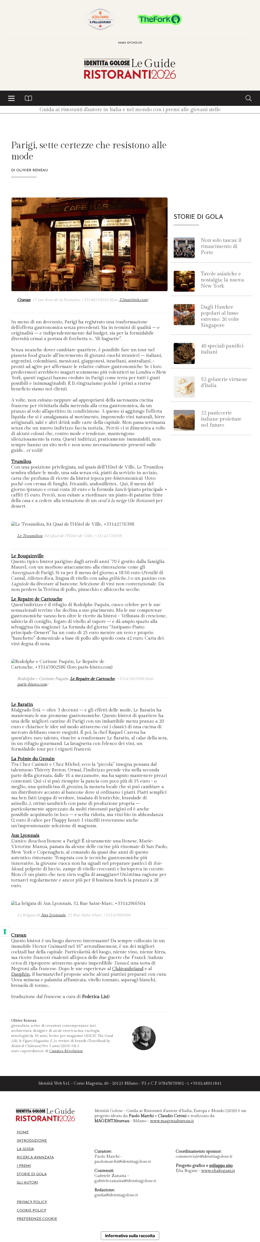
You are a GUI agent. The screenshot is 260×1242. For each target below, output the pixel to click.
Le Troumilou (29, 536)
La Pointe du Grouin (33, 758)
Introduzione (32, 1141)
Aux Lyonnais (25, 835)
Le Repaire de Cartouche (36, 599)
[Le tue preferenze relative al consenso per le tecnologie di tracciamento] (5, 931)
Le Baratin (22, 704)
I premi (24, 1166)
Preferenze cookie (37, 1219)
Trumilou (21, 461)
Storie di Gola (32, 1174)
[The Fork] (159, 19)
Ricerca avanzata (35, 1158)
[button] (11, 98)
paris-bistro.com (32, 684)
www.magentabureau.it (172, 1121)
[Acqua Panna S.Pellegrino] (100, 19)
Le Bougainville (27, 556)
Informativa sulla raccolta (130, 1235)
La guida (25, 1149)
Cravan (23, 299)
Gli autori (27, 1183)
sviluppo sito (221, 1165)
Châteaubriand (127, 968)
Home (23, 1132)
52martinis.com (133, 299)
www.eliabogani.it (218, 1170)
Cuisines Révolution (66, 1051)
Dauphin (20, 974)
